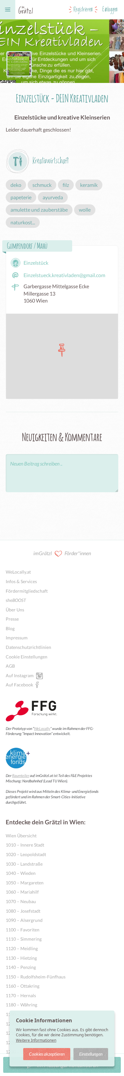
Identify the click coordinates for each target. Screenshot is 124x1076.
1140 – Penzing (21, 967)
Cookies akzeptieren (47, 1054)
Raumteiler (20, 775)
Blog (10, 628)
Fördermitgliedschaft (27, 591)
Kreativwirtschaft (51, 160)
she (16, 600)
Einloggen (110, 9)
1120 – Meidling (22, 948)
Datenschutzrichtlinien (28, 647)
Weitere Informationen (36, 1040)
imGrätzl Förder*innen (62, 553)
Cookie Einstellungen (26, 656)
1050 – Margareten (25, 882)
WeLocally (42, 728)
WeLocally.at (18, 572)
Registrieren (83, 9)
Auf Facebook (19, 684)
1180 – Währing (21, 1004)
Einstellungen (90, 1054)
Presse (12, 619)
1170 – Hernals (21, 995)
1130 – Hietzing (21, 958)
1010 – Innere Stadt (25, 845)
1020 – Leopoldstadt (26, 854)
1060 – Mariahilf (22, 892)
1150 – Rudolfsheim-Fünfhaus (35, 976)
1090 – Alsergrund (24, 920)
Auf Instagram (20, 675)
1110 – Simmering (24, 939)
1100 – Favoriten (22, 929)
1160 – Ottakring (22, 986)
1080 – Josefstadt (23, 911)
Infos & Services (21, 581)
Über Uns (15, 609)
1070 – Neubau (21, 901)
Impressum (17, 637)
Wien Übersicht (21, 835)
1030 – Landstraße (24, 864)
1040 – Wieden (21, 873)
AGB (10, 666)
